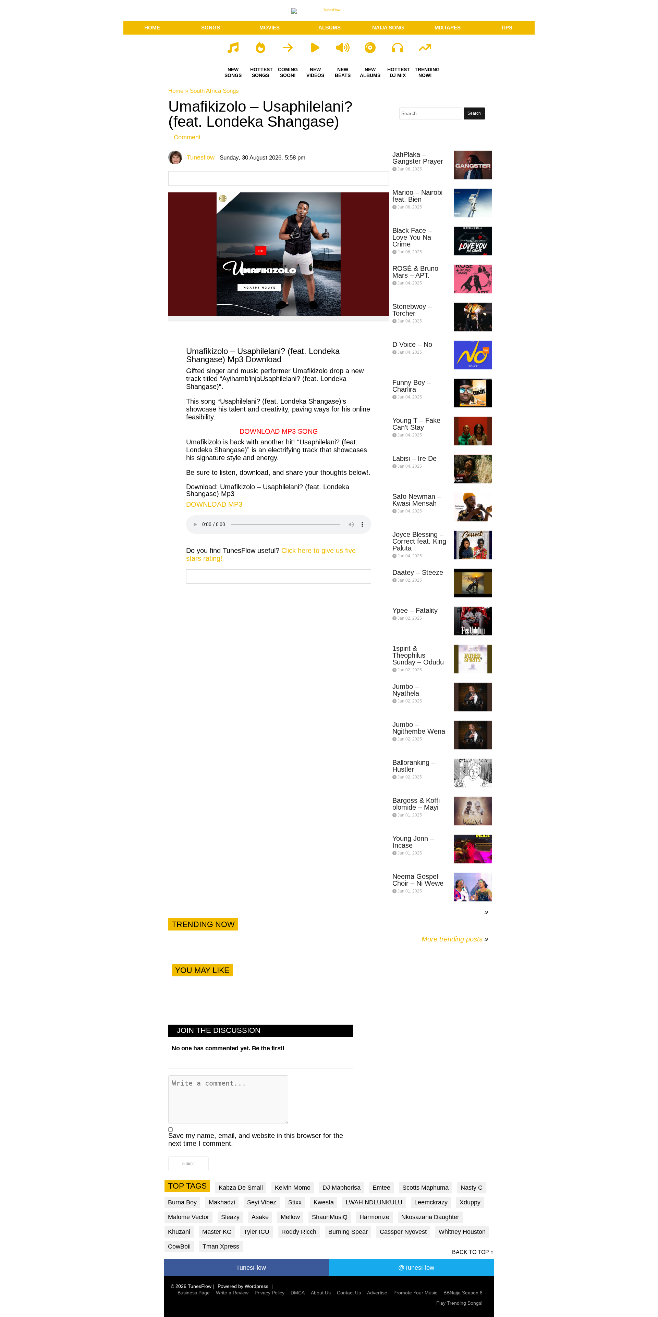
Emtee (381, 1187)
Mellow (290, 1217)
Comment (187, 137)
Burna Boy (182, 1202)
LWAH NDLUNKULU (374, 1202)
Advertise (377, 1292)
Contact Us (349, 1292)
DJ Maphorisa (341, 1187)
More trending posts (455, 939)
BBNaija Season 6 (463, 1292)
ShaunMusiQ (330, 1217)
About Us (321, 1292)
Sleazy (230, 1217)
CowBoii (179, 1246)
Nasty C (472, 1187)
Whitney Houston (462, 1231)
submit (188, 1163)
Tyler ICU (256, 1231)
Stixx (295, 1202)
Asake (260, 1217)
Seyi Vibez (261, 1202)
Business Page (194, 1292)
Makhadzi (222, 1202)
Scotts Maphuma (425, 1187)
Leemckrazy (431, 1202)
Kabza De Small (241, 1187)
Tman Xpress (221, 1246)
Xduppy (470, 1202)
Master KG (217, 1231)
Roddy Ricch (298, 1231)
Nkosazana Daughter (430, 1217)
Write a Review (232, 1292)
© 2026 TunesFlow (191, 1286)
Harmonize (374, 1217)
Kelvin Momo (292, 1187)
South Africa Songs (214, 91)
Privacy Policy (269, 1292)
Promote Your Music (415, 1292)
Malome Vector (188, 1217)
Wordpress (256, 1286)
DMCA (298, 1292)
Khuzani (179, 1231)
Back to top (470, 1252)
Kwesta (324, 1202)
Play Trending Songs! (459, 1303)
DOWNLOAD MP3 (214, 504)
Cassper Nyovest (403, 1231)
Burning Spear (348, 1231)
